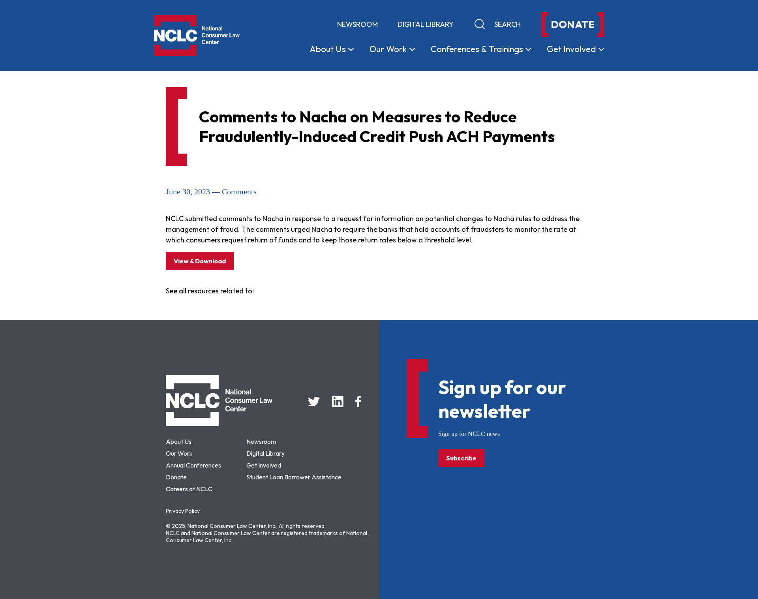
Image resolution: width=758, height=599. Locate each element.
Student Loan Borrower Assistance (293, 477)
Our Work (179, 453)
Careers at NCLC (189, 489)
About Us (178, 441)
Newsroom (357, 24)
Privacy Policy (183, 511)
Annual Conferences (193, 465)
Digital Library (426, 24)
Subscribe (461, 458)
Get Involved (263, 465)
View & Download (200, 261)
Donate (176, 477)
